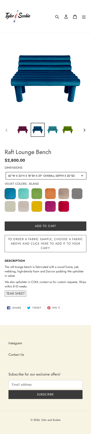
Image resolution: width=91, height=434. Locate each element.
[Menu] (83, 16)
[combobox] (46, 175)
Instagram (15, 343)
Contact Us (16, 354)
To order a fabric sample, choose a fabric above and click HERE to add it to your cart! (45, 243)
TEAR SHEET (15, 293)
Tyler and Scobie (51, 420)
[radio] (10, 193)
